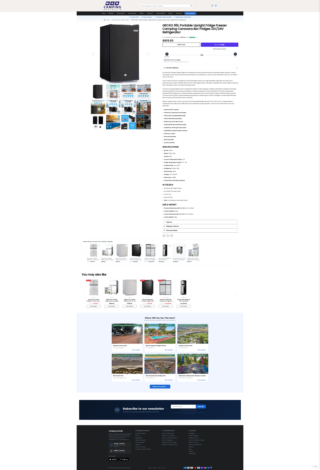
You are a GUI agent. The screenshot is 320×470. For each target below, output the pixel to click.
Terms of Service (187, 413)
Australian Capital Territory (143, 449)
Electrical (150, 13)
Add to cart (98, 245)
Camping (111, 13)
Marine (142, 13)
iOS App (191, 451)
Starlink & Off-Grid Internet (196, 440)
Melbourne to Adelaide (168, 435)
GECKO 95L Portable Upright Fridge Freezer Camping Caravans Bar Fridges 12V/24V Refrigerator (158, 20)
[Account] (212, 6)
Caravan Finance (193, 442)
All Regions (192, 433)
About (149, 467)
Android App (192, 453)
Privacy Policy (199, 412)
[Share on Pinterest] (171, 235)
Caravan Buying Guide (195, 444)
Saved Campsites (193, 435)
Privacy (159, 467)
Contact (154, 467)
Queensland (138, 437)
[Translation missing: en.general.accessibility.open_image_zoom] (121, 54)
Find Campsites (190, 13)
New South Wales (140, 433)
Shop (190, 449)
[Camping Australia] (112, 5)
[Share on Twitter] (167, 235)
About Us (191, 446)
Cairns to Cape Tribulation (169, 437)
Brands (170, 13)
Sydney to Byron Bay (168, 433)
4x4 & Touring (132, 13)
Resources (179, 13)
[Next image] (148, 53)
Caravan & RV (121, 13)
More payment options (219, 48)
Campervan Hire (193, 437)
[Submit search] (191, 6)
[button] (167, 55)
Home (103, 13)
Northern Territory (140, 446)
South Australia (139, 442)
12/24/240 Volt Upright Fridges (120, 20)
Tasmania (138, 444)
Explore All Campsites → (160, 386)
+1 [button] (143, 122)
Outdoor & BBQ (161, 13)
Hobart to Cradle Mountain (170, 444)
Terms (164, 467)
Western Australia (140, 440)
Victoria (137, 435)
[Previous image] (93, 53)
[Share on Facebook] (164, 235)
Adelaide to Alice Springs (169, 442)
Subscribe (201, 406)
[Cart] (216, 6)
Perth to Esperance (167, 440)
